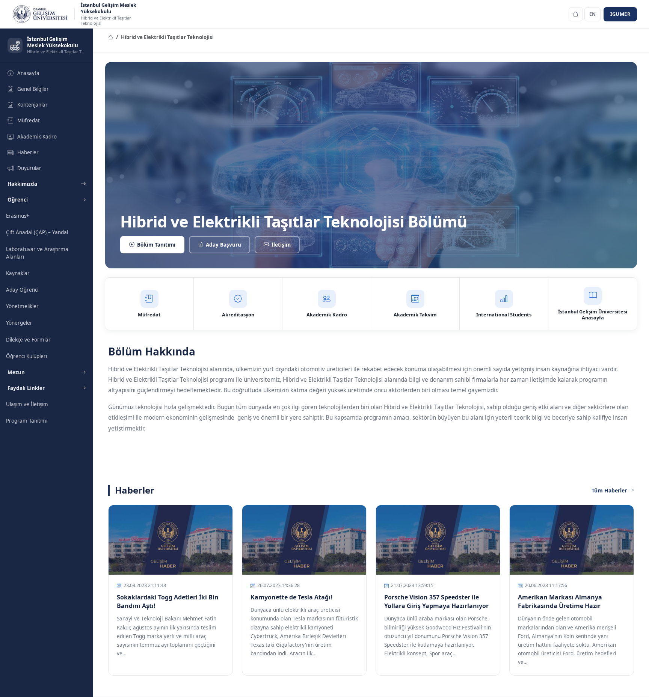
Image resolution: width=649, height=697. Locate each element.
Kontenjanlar (32, 104)
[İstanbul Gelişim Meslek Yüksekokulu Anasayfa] (576, 14)
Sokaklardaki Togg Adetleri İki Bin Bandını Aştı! (168, 601)
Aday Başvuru (223, 244)
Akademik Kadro (37, 136)
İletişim (281, 244)
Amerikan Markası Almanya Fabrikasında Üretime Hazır (560, 601)
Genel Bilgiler (33, 89)
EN (592, 14)
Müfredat (28, 120)
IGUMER (620, 14)
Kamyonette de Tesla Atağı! (291, 597)
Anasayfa (28, 73)
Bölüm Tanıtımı (156, 244)
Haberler (28, 152)
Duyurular (29, 168)
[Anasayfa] (110, 37)
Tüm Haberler (609, 490)
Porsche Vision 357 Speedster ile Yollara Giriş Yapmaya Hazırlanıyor (436, 601)
